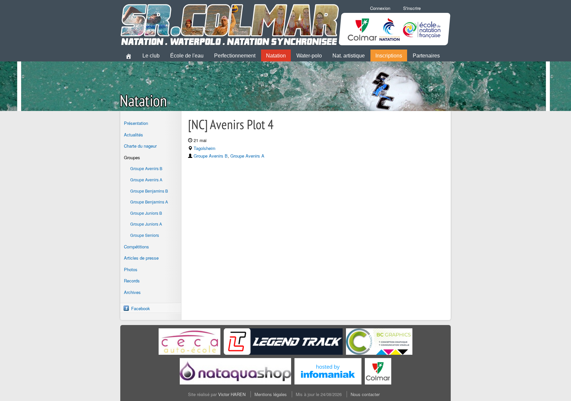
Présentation (136, 123)
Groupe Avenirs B (146, 168)
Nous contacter (365, 394)
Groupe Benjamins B (149, 191)
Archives (132, 292)
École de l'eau (187, 55)
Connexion (380, 8)
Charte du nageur (140, 146)
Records (132, 280)
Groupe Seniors (144, 235)
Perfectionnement (234, 55)
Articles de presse (141, 258)
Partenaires (426, 55)
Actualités (133, 134)
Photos (130, 269)
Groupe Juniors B (146, 213)
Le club (151, 55)
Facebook (140, 308)
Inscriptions (388, 55)
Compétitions (136, 246)
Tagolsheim (204, 148)
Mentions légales (270, 394)
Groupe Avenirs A (146, 180)
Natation (276, 55)
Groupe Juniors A (146, 224)
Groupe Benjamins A (149, 202)
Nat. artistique (348, 55)
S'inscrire (412, 8)
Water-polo (309, 55)
